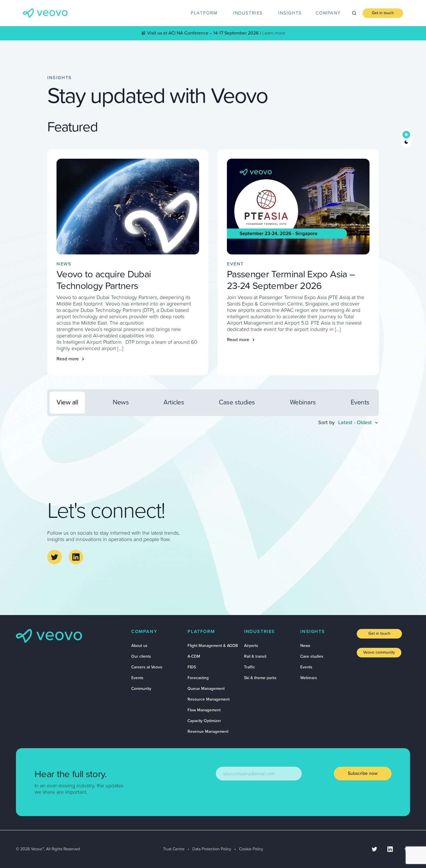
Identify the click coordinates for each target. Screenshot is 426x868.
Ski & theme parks (260, 678)
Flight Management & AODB (212, 646)
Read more (68, 359)
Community (141, 689)
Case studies (311, 656)
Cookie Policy (251, 849)
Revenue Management (207, 732)
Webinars (308, 678)
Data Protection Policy (211, 849)
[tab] (205, 13)
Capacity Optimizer (204, 721)
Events (137, 678)
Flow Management (204, 710)
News (305, 646)
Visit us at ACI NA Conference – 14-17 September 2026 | (204, 33)
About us (139, 646)
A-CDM (193, 656)
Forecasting (198, 678)
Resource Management (208, 699)
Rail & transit (255, 656)
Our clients (141, 656)
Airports (251, 646)
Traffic (249, 667)
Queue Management (206, 689)
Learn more (273, 33)
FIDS (191, 667)
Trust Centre (174, 849)
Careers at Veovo (146, 667)
